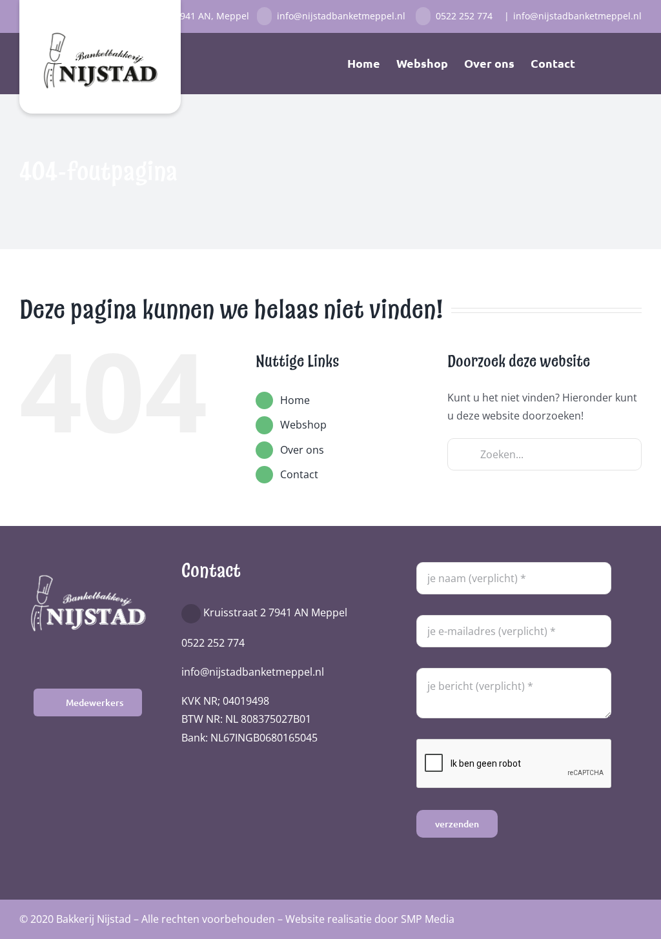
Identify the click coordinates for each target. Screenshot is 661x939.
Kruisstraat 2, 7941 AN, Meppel (183, 16)
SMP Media (427, 919)
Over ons (302, 450)
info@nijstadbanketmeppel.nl (344, 16)
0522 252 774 (465, 16)
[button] (620, 63)
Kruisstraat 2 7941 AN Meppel (275, 612)
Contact (299, 474)
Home (295, 400)
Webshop (303, 425)
